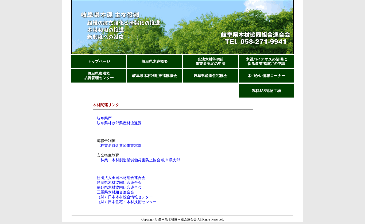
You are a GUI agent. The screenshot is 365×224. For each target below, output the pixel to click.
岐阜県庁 (102, 118)
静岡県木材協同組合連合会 (117, 183)
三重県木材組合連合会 (113, 192)
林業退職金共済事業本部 (121, 146)
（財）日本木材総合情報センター (123, 197)
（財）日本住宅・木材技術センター (125, 202)
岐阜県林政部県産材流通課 (117, 123)
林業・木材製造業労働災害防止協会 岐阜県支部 (140, 160)
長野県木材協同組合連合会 (117, 187)
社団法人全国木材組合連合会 (119, 178)
